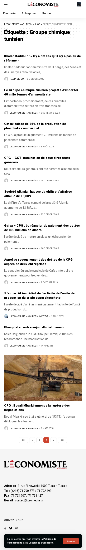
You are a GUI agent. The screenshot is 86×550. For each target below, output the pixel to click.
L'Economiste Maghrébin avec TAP (29, 316)
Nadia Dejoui (17, 79)
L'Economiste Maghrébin (24, 113)
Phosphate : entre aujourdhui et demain (34, 327)
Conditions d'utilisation (41, 542)
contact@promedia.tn (29, 500)
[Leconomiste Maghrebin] (43, 4)
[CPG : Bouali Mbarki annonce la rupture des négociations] (43, 378)
